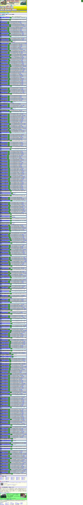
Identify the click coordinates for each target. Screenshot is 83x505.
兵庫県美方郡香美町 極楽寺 (5, 297)
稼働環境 (8, 499)
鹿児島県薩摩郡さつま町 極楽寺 (6, 473)
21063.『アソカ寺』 (14, 9)
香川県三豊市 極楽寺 (5, 423)
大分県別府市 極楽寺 (5, 465)
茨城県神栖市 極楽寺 (4, 46)
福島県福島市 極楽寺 (4, 34)
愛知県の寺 (22, 477)
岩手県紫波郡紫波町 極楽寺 (4, 26)
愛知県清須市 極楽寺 (4, 142)
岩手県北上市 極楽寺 (4, 27)
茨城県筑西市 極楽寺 (4, 47)
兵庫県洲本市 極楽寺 (5, 299)
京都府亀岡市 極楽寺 (5, 208)
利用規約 (10, 499)
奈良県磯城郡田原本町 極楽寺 (6, 337)
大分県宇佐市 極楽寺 (5, 466)
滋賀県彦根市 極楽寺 (4, 186)
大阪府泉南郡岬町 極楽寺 (5, 249)
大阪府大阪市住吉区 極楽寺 (5, 255)
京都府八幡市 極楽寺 (4, 197)
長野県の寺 (6, 477)
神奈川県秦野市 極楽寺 (5, 67)
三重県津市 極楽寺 (4, 155)
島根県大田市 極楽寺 (5, 375)
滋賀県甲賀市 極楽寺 (5, 178)
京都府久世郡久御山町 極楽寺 (6, 200)
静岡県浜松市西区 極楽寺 (5, 128)
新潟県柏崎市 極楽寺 (4, 77)
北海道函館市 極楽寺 (4, 23)
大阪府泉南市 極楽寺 (5, 234)
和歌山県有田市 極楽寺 (5, 368)
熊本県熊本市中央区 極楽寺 (5, 458)
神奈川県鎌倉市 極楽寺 (5, 70)
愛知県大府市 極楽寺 (4, 137)
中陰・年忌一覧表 (7, 502)
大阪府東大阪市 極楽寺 (5, 253)
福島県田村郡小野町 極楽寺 (5, 36)
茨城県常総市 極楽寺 (4, 49)
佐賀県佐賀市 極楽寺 (5, 455)
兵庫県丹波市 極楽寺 (5, 307)
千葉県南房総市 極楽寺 (5, 56)
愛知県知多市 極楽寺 (4, 151)
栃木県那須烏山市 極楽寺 (5, 50)
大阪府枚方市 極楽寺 (5, 261)
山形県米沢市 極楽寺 (4, 30)
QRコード (18, 482)
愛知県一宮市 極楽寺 (4, 134)
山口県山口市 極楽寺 (5, 412)
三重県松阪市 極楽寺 (5, 169)
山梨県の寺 (1, 477)
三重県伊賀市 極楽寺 (4, 165)
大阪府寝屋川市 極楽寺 (5, 229)
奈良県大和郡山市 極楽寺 (5, 341)
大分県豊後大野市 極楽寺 (5, 469)
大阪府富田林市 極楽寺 (5, 233)
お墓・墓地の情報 (2, 504)
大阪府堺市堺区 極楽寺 (5, 257)
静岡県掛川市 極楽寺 (4, 129)
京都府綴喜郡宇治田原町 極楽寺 (6, 193)
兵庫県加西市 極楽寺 (5, 274)
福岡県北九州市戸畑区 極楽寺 (6, 446)
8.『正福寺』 (9, 9)
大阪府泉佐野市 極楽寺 (5, 246)
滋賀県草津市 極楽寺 (4, 185)
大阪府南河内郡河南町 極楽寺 (6, 269)
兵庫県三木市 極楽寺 (5, 287)
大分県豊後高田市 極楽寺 (5, 462)
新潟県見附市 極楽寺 (4, 89)
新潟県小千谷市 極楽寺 (5, 71)
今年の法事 (21, 502)
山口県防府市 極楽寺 (5, 413)
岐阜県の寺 (12, 477)
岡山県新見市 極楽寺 (5, 390)
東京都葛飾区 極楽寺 (4, 63)
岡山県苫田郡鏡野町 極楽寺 (5, 392)
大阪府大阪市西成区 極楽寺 (5, 260)
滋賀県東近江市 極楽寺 (5, 182)
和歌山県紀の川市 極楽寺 (5, 361)
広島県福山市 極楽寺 (5, 397)
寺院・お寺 (1, 503)
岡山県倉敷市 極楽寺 (5, 386)
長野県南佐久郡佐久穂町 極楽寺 (6, 108)
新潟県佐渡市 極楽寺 (4, 73)
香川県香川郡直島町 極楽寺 (5, 419)
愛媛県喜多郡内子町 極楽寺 (5, 427)
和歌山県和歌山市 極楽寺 (5, 360)
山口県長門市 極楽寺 (5, 401)
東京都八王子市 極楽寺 (5, 60)
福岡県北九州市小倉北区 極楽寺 (6, 440)
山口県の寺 (1, 479)
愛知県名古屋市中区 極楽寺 (5, 132)
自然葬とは (11, 502)
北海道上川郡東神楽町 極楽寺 (5, 17)
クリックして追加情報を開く (4, 501)
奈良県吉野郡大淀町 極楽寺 (5, 325)
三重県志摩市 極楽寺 (5, 168)
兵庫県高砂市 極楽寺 (5, 304)
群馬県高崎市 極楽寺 (4, 53)
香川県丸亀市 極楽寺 (5, 420)
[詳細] (10, 17)
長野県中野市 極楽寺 (4, 106)
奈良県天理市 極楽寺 (5, 333)
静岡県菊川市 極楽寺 (4, 125)
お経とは (6, 503)
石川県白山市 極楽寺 (4, 100)
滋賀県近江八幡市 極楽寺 (5, 176)
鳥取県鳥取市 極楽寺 (5, 372)
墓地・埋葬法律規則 (17, 503)
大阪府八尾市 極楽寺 (5, 241)
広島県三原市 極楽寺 (5, 398)
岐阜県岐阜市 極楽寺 (4, 118)
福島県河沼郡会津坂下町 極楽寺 (6, 41)
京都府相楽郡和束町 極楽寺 (5, 218)
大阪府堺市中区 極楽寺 (5, 268)
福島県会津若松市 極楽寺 (5, 33)
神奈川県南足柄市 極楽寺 (5, 64)
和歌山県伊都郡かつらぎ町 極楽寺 (6, 354)
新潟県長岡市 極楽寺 (4, 81)
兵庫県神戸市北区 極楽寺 (5, 273)
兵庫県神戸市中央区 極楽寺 (5, 302)
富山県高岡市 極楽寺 (4, 97)
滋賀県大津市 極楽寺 (5, 175)
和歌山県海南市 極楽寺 (5, 345)
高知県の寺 (22, 479)
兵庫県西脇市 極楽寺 (5, 282)
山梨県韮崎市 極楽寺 (4, 105)
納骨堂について (7, 504)
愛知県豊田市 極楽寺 (4, 145)
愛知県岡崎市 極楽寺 (4, 152)
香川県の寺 (12, 479)
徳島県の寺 (6, 479)
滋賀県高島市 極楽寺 (5, 172)
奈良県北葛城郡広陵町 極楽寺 (6, 313)
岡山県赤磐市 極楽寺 (5, 393)
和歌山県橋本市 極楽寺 (5, 344)
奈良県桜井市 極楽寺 (5, 336)
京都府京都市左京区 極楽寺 (5, 195)
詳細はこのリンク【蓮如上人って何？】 (4, 492)
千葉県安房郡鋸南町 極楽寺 (5, 57)
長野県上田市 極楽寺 (4, 110)
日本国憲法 (21, 503)
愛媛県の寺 (17, 479)
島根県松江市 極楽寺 (5, 379)
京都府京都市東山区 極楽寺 (5, 220)
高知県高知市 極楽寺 (5, 435)
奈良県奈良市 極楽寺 (5, 312)
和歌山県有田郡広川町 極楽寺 (6, 348)
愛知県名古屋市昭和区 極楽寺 (5, 140)
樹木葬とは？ (1, 502)
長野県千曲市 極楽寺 (4, 115)
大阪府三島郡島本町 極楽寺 (5, 240)
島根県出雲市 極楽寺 (5, 382)
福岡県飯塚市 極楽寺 (5, 452)
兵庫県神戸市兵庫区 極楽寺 (5, 277)
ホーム (11, 5)
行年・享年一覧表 (12, 503)
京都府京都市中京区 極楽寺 (5, 216)
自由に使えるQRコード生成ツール (11, 484)
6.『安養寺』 (6, 9)
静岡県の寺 (17, 477)
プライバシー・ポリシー (3, 499)
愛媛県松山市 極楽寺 (5, 428)
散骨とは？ (16, 502)
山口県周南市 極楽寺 (5, 416)
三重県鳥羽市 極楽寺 (4, 161)
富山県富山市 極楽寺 (4, 92)
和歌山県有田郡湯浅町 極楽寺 (6, 350)
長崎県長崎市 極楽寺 (5, 456)
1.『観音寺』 (2, 9)
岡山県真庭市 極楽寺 (5, 389)
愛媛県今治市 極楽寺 (5, 431)
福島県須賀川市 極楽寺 (5, 38)
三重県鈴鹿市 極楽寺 (4, 162)
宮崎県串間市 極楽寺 (5, 472)
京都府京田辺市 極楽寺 (5, 205)
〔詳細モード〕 (2, 15)
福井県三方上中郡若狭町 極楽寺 (6, 101)
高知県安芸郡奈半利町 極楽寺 (6, 434)
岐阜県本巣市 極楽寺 (4, 121)
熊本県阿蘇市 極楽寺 (5, 459)
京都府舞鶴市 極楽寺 (5, 211)
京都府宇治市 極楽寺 (5, 202)
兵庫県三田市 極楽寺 (5, 308)
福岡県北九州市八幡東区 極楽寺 (6, 438)
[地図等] (1, 18)
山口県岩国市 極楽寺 (5, 404)
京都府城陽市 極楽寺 (5, 225)
